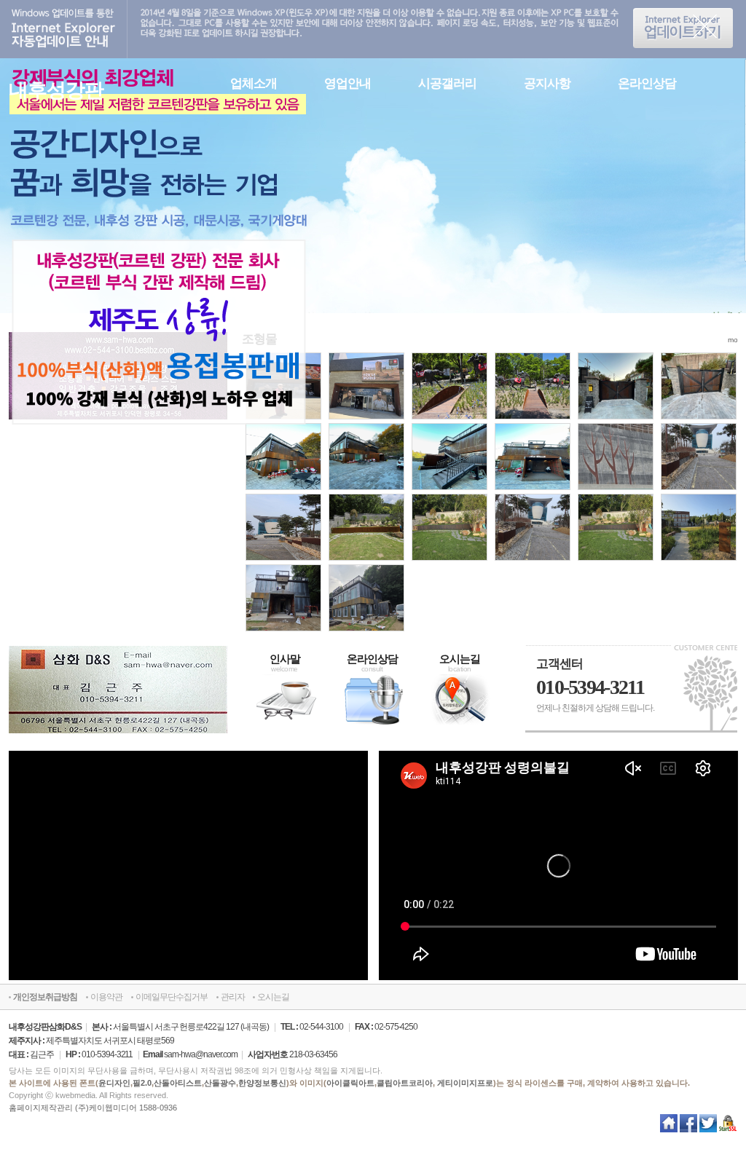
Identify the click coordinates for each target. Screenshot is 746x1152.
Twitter (708, 1125)
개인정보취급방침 (45, 997)
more (736, 340)
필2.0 (142, 1082)
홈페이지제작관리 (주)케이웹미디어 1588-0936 (93, 1107)
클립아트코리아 (405, 1082)
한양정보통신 (262, 1082)
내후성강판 (56, 90)
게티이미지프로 (465, 1082)
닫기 (706, 29)
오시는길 (273, 997)
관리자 (233, 997)
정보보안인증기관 (728, 1125)
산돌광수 (220, 1082)
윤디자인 (114, 1082)
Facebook (689, 1125)
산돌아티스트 (178, 1082)
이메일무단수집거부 (172, 997)
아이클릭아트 (350, 1082)
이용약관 (106, 997)
